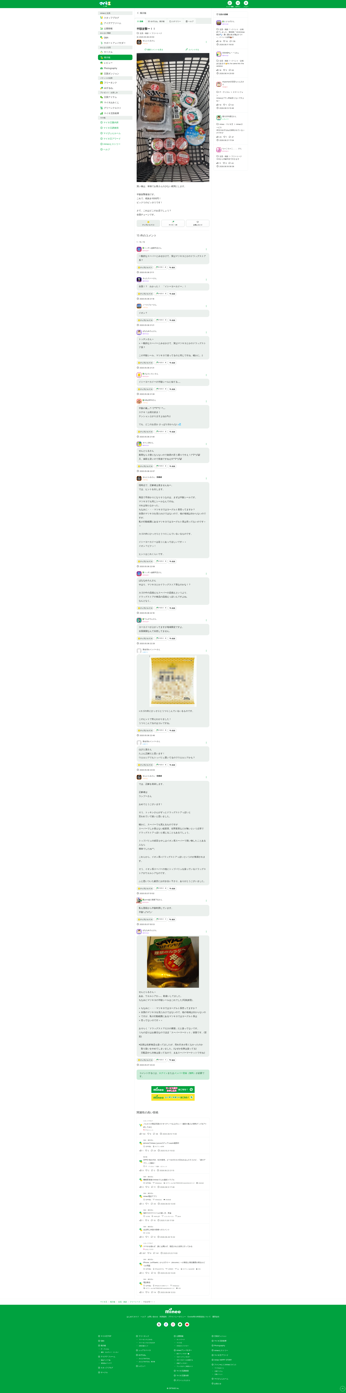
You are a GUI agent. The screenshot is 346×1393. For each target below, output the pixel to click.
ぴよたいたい (149, 374)
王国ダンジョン (220, 1336)
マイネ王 (179, 1342)
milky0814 (148, 400)
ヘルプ (191, 21)
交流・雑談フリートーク (151, 33)
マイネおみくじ (219, 1368)
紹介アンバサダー (182, 1353)
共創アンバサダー (182, 1363)
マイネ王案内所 (182, 1376)
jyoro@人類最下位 (151, 900)
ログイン (163, 1073)
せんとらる (147, 41)
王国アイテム (218, 1371)
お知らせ (217, 1384)
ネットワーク (181, 1339)
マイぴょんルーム (221, 1379)
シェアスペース (145, 1350)
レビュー (142, 1366)
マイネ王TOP (106, 1336)
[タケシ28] (139, 443)
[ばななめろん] (139, 332)
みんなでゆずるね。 (145, 1358)
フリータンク (144, 1336)
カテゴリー (176, 21)
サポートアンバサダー (183, 1357)
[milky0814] (139, 401)
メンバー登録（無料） (185, 1073)
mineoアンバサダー (184, 1350)
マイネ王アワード (221, 1355)
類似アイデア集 (105, 1360)
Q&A (102, 1341)
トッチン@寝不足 (151, 248)
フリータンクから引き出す (147, 1342)
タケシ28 (146, 443)
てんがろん (148, 619)
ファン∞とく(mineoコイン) (225, 1365)
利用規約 (163, 1317)
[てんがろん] (139, 620)
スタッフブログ (107, 1368)
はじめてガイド (133, 1317)
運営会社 (215, 1317)
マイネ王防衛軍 (220, 1341)
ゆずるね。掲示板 (158, 21)
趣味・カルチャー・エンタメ (110, 1352)
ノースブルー (148, 305)
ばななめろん (148, 331)
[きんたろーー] (139, 279)
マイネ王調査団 (182, 1371)
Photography (219, 1346)
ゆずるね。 (143, 1355)
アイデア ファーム (108, 1357)
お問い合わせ (152, 1317)
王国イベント (218, 1374)
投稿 (141, 21)
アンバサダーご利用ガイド (185, 1366)
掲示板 (143, 13)
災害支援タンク (143, 1346)
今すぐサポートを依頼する (185, 1360)
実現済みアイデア (106, 1363)
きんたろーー (148, 278)
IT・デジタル (105, 1349)
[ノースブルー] (139, 305)
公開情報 (179, 1336)
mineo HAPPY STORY (223, 1360)
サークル (104, 1372)
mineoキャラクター (183, 1346)
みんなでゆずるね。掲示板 (147, 1361)
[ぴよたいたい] (139, 374)
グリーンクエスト (183, 1380)
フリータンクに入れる (145, 1339)
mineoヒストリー (221, 1350)
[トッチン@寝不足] (139, 249)
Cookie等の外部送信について (199, 1317)
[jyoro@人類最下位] (139, 902)
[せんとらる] (139, 41)
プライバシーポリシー (177, 1317)
